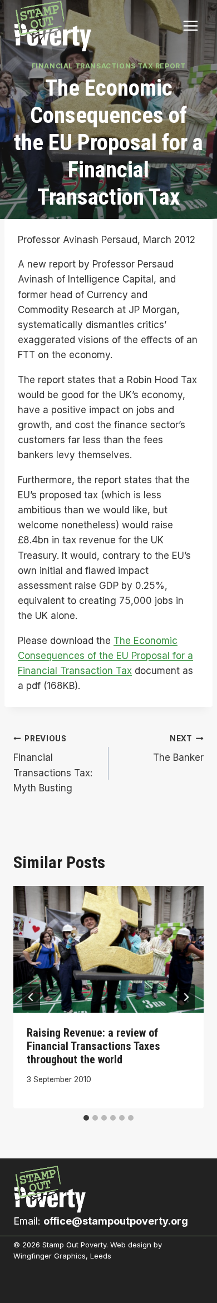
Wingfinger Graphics (49, 1255)
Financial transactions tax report (109, 66)
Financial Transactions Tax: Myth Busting (52, 764)
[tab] (86, 1118)
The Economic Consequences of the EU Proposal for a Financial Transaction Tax (105, 655)
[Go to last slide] (31, 997)
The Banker (178, 749)
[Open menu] (190, 26)
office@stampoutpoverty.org (115, 1221)
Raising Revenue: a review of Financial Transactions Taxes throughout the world (93, 1046)
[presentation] (108, 949)
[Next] (186, 997)
